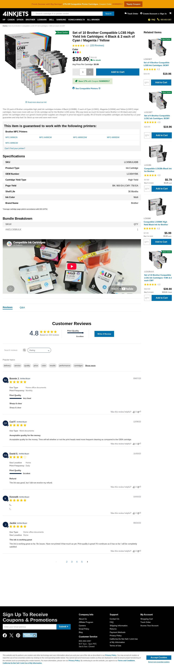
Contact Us (114, 619)
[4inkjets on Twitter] (11, 636)
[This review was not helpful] (138, 411)
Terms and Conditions (126, 661)
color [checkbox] (44, 365)
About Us (83, 619)
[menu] (87, 19)
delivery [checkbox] (7, 365)
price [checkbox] (36, 365)
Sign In (163, 14)
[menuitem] (4, 19)
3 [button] (71, 562)
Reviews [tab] (8, 307)
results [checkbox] (52, 365)
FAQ (153, 20)
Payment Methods (117, 632)
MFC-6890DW (113, 137)
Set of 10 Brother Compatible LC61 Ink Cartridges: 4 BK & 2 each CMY (158, 278)
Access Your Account (149, 625)
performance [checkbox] (64, 365)
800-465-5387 (166, 20)
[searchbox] (12, 350)
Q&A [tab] (22, 307)
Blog (81, 632)
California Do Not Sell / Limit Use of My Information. (22, 663)
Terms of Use (115, 646)
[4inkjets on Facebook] (5, 636)
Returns (113, 629)
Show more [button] (90, 365)
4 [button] (76, 562)
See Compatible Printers (87, 88)
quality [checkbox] (27, 365)
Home (5, 26)
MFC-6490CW (45, 137)
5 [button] (82, 562)
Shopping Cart (146, 619)
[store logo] (16, 14)
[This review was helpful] (134, 412)
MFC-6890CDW (80, 137)
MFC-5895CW (11, 143)
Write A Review (104, 334)
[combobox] (72, 13)
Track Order (132, 14)
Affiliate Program (86, 622)
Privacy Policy (116, 635)
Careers (82, 625)
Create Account (150, 14)
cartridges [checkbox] (78, 365)
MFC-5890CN (11, 137)
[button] (56, 562)
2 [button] (66, 562)
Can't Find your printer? (15, 148)
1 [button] (61, 562)
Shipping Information (119, 625)
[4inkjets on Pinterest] (18, 636)
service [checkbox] (17, 365)
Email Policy (84, 629)
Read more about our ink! (37, 102)
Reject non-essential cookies (159, 662)
